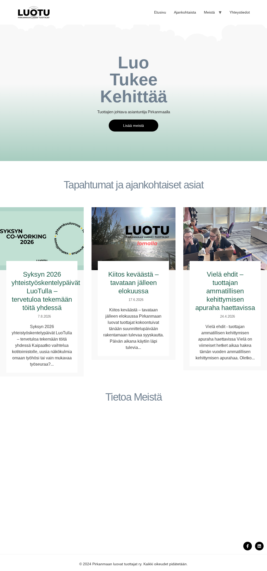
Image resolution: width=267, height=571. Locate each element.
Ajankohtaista (185, 12)
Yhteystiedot (239, 12)
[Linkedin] (259, 546)
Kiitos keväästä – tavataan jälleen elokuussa (133, 282)
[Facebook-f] (247, 546)
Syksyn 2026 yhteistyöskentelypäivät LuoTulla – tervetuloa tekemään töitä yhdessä (45, 291)
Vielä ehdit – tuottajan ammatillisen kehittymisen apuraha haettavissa (225, 291)
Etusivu (160, 12)
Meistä (209, 12)
